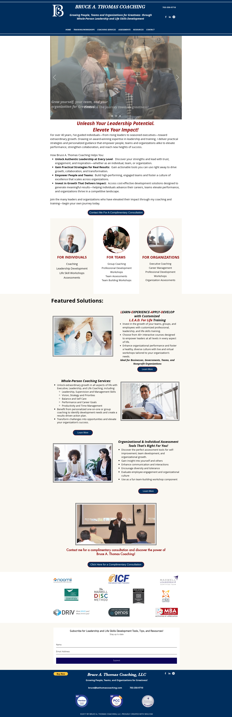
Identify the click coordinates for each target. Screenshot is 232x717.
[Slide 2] (116, 116)
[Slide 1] (112, 115)
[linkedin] (169, 17)
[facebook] (165, 17)
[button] (84, 30)
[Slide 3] (120, 115)
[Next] (177, 77)
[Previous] (54, 77)
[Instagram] (174, 17)
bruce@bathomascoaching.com (105, 687)
